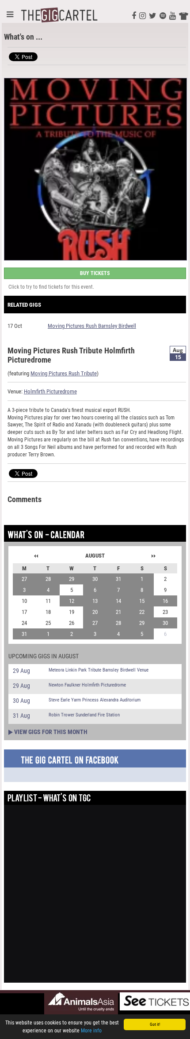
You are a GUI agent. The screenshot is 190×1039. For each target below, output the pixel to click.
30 (95, 579)
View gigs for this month (50, 731)
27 (24, 579)
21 (118, 612)
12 (71, 601)
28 (48, 579)
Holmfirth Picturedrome (50, 391)
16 (165, 601)
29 (71, 579)
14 (118, 601)
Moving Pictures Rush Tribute (63, 373)
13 (95, 601)
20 (95, 612)
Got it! (155, 1024)
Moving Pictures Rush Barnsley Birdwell (92, 326)
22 (141, 612)
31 (118, 579)
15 (141, 601)
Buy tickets (95, 273)
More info (91, 1031)
